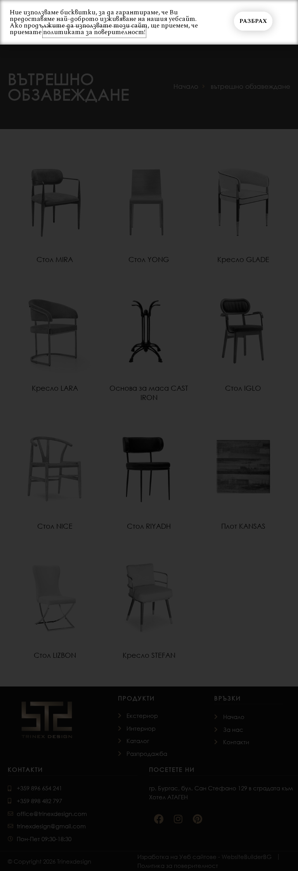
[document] (149, 435)
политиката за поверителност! (94, 32)
